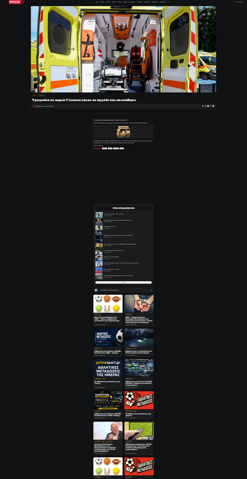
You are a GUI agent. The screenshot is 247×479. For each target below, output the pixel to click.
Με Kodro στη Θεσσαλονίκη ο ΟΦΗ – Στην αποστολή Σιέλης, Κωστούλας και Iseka (125, 263)
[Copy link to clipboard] (213, 106)
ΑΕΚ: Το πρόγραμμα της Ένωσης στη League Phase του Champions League (123, 244)
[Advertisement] (123, 115)
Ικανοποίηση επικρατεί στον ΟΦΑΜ (113, 269)
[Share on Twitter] (205, 106)
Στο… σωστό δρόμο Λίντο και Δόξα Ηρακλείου (116, 251)
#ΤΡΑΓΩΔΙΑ (118, 148)
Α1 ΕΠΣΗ (108, 2)
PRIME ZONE (147, 2)
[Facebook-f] (235, 2)
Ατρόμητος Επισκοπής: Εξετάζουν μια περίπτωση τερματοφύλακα (121, 276)
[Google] (242, 2)
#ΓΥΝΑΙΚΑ (105, 148)
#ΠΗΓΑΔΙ (111, 148)
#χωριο (125, 148)
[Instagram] (237, 2)
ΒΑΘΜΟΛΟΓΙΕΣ (162, 2)
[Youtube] (240, 2)
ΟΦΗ (97, 2)
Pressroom (38, 106)
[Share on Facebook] (203, 106)
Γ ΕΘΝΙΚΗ (102, 2)
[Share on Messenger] (208, 106)
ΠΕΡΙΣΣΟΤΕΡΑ (123, 283)
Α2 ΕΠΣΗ (113, 2)
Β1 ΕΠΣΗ (119, 2)
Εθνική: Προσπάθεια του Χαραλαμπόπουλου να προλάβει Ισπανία (121, 220)
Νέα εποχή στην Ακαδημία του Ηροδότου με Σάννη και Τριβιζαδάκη (121, 235)
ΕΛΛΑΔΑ (34, 95)
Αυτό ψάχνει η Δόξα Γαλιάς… (111, 227)
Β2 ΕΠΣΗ (125, 2)
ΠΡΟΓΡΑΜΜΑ (154, 2)
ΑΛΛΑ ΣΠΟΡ (139, 2)
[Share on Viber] (211, 106)
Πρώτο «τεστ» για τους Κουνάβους (113, 257)
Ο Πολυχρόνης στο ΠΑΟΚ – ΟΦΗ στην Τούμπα (115, 214)
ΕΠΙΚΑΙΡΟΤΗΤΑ (42, 95)
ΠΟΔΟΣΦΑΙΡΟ (132, 2)
